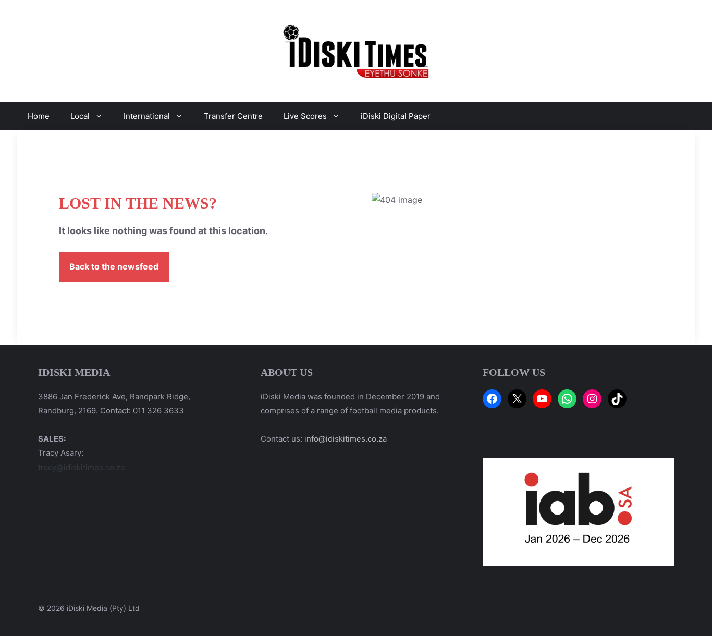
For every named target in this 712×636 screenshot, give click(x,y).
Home (39, 116)
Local (80, 116)
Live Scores (305, 116)
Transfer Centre (233, 116)
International (147, 116)
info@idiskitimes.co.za (345, 439)
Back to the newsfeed (113, 266)
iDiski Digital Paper (396, 116)
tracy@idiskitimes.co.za (81, 467)
